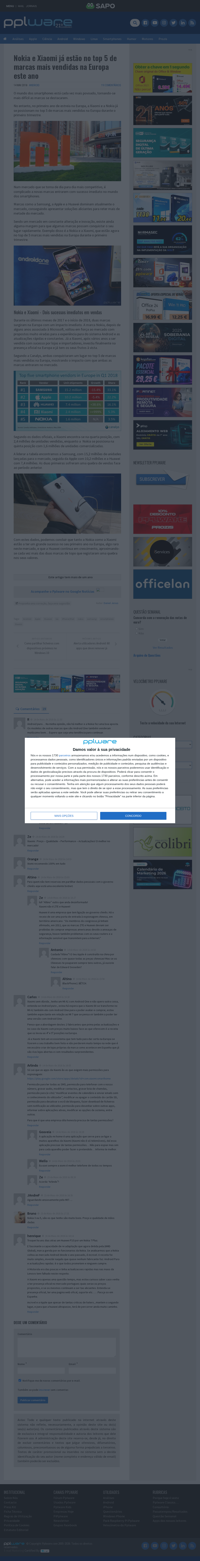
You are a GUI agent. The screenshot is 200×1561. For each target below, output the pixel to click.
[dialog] (100, 780)
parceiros (65, 755)
